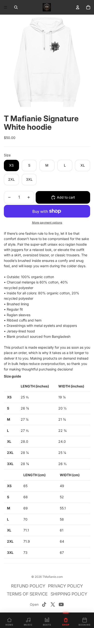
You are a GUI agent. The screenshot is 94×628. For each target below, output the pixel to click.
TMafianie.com (52, 577)
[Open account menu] (77, 7)
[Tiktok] (44, 604)
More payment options (47, 222)
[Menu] (5, 7)
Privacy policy (65, 585)
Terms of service (27, 593)
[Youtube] (61, 604)
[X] (53, 604)
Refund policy (28, 585)
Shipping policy (69, 593)
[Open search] (16, 7)
